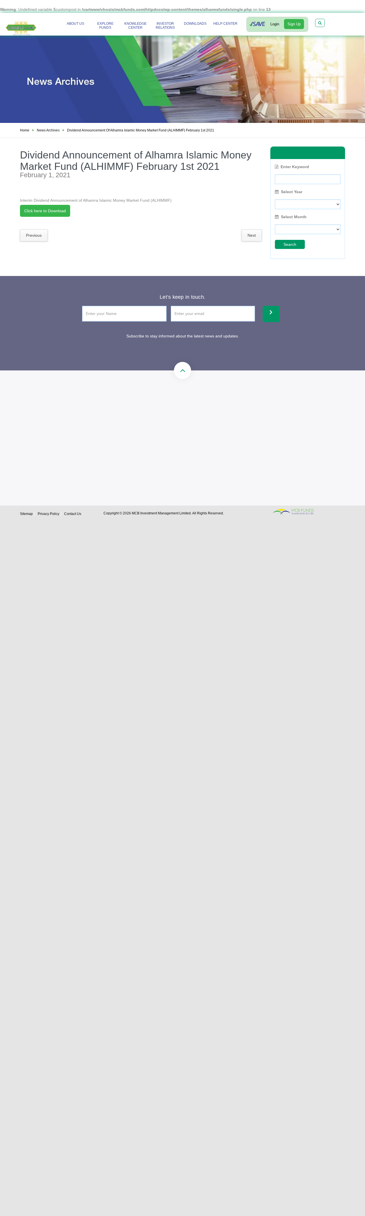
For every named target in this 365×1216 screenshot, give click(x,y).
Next (252, 235)
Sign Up (294, 24)
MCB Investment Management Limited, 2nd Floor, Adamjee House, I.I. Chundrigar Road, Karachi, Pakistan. (220, 449)
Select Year (291, 191)
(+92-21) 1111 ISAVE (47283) (113, 424)
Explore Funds (105, 26)
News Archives (48, 130)
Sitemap (26, 514)
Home (24, 130)
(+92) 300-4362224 (104, 444)
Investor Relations (165, 26)
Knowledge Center (135, 26)
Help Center (225, 24)
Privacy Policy (48, 514)
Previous (34, 235)
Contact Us (72, 514)
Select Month (294, 217)
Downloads (195, 24)
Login (274, 24)
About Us (75, 24)
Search (289, 244)
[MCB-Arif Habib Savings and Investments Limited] (30, 24)
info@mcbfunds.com (198, 424)
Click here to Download (45, 211)
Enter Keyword (295, 166)
